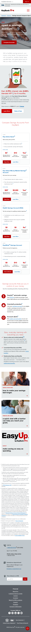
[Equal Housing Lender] (7, 620)
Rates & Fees (5, 149)
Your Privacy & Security (22, 623)
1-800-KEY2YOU (11, 547)
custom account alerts (15, 318)
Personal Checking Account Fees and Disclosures (16, 512)
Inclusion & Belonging (15, 606)
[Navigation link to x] (18, 613)
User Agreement (20, 620)
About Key (15, 591)
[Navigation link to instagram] (12, 613)
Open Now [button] (6, 162)
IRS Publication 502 (7, 485)
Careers (15, 595)
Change (22, 106)
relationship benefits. (9, 363)
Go (25, 579)
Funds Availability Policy (20, 535)
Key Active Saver (9, 137)
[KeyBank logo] (8, 10)
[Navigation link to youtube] (21, 613)
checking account (17, 306)
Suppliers (15, 604)
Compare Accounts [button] (9, 42)
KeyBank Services (6, 1)
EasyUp (12, 297)
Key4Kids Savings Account (12, 245)
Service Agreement (19, 520)
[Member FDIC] (12, 620)
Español (15, 602)
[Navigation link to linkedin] (15, 613)
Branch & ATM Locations (15, 600)
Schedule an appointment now (14, 568)
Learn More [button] (7, 111)
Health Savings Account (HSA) (13, 208)
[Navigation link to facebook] (9, 613)
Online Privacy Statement (9, 623)
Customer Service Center (15, 593)
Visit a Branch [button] (7, 271)
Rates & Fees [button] (18, 111)
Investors (15, 598)
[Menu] (28, 10)
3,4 (23, 336)
